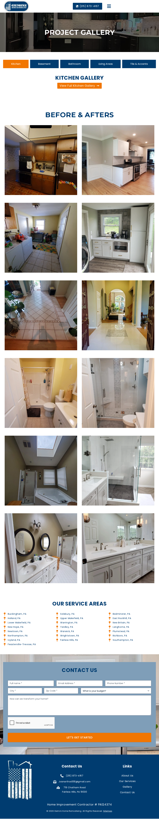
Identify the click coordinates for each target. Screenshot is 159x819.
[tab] (16, 64)
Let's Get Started (80, 737)
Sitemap (107, 811)
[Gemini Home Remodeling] (16, 6)
